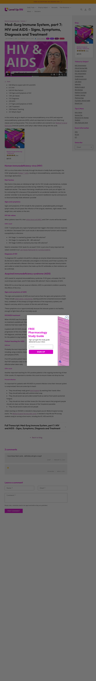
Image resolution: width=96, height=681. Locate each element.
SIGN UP (41, 352)
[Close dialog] (66, 317)
